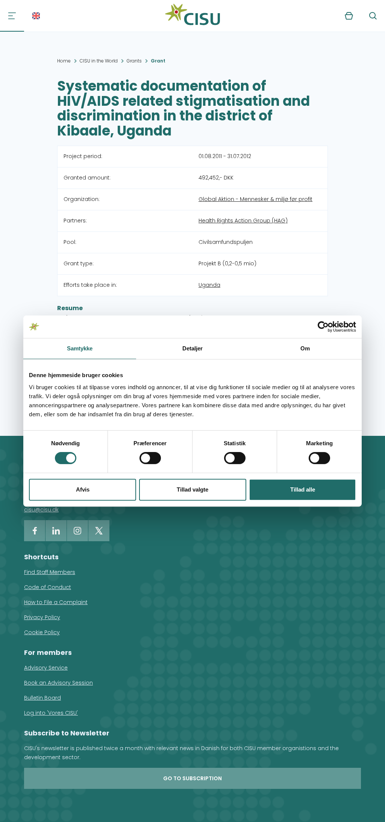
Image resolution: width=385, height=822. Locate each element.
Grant (158, 61)
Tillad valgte (192, 489)
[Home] (192, 16)
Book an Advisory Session (58, 683)
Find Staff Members (49, 572)
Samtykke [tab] (80, 348)
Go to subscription (192, 778)
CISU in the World (99, 61)
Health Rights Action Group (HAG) (243, 220)
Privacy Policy (42, 617)
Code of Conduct (47, 587)
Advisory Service (46, 667)
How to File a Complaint (56, 602)
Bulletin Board (42, 698)
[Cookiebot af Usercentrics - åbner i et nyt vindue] (323, 326)
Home (64, 61)
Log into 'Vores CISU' (51, 713)
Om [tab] (305, 348)
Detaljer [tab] (192, 348)
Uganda (209, 285)
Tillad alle (302, 489)
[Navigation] (12, 16)
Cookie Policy (42, 632)
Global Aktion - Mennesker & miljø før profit (255, 199)
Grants (134, 61)
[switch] (150, 458)
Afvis (82, 489)
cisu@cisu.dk (41, 509)
